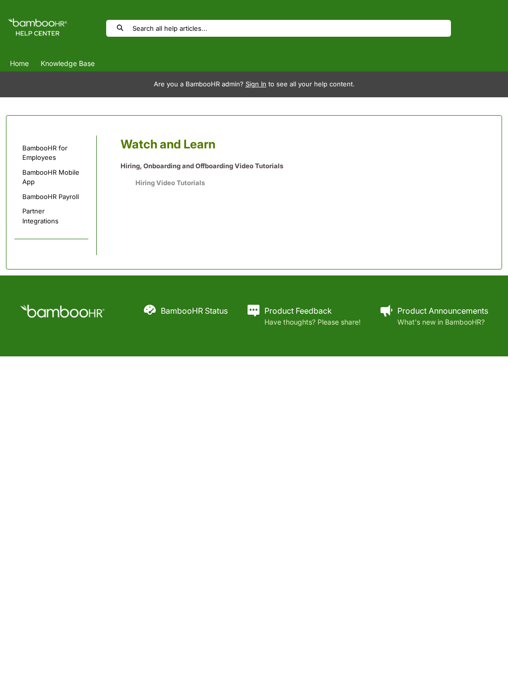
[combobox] (291, 28)
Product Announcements (442, 311)
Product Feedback (298, 311)
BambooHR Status (194, 311)
